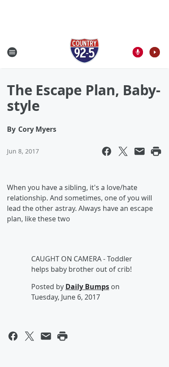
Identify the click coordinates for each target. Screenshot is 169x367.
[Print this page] (156, 151)
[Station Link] (84, 52)
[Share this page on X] (123, 151)
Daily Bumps (87, 286)
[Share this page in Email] (139, 151)
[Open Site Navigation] (12, 52)
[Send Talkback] (138, 52)
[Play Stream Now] (155, 52)
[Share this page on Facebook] (107, 151)
